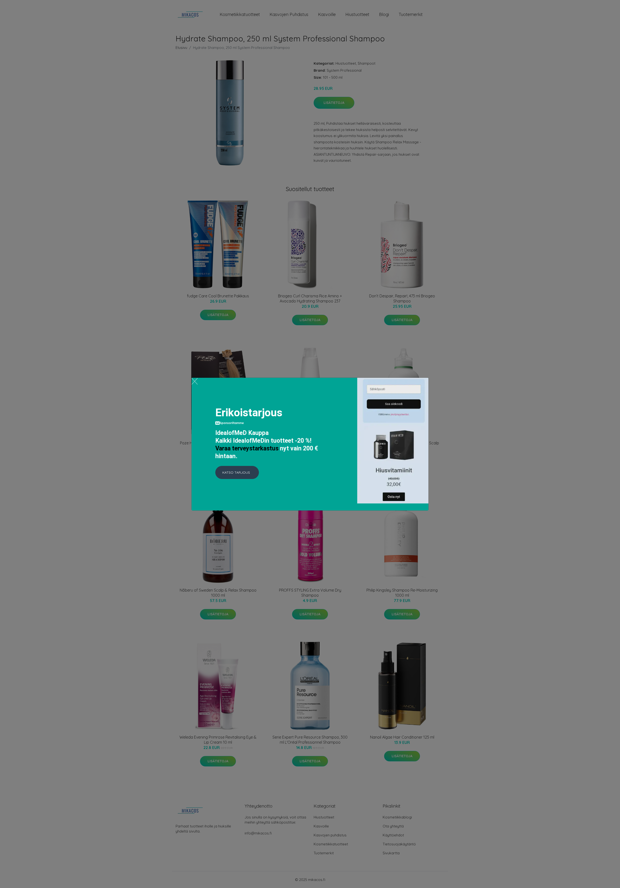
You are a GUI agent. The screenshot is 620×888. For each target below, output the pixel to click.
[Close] (195, 381)
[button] (237, 472)
